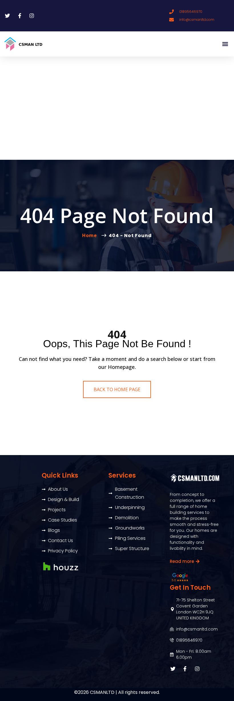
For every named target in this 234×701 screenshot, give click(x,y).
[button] (225, 44)
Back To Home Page (117, 389)
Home (91, 235)
